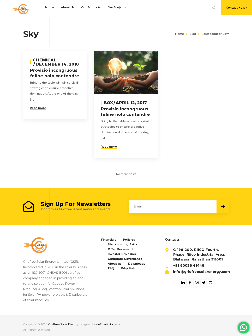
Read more (38, 108)
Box (108, 102)
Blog (192, 34)
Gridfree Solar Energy (63, 324)
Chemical (44, 59)
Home (179, 34)
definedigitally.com (109, 324)
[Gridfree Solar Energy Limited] (20, 9)
